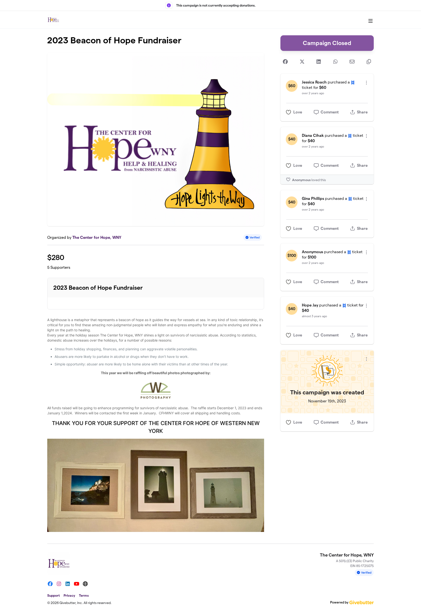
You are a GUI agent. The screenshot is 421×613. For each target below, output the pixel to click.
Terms (84, 595)
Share (362, 112)
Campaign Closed (327, 43)
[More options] (366, 83)
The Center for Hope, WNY (96, 237)
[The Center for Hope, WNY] (53, 20)
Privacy (69, 595)
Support (53, 595)
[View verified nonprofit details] (252, 237)
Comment (330, 112)
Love (297, 112)
